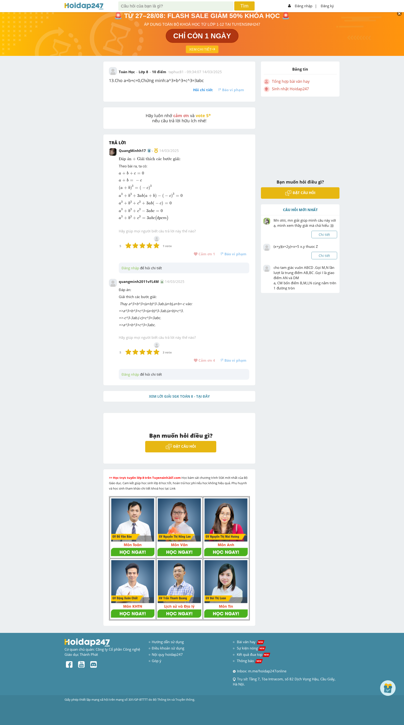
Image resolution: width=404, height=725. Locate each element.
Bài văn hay (249, 641)
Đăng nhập (303, 6)
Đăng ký (327, 6)
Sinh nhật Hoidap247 (290, 88)
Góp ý (156, 660)
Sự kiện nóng (250, 648)
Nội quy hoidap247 (167, 654)
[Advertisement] (300, 135)
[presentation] (149, 159)
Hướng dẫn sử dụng (168, 641)
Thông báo (249, 660)
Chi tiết (324, 234)
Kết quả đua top (253, 654)
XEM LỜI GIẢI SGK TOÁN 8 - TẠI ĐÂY (179, 396)
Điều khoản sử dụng (168, 648)
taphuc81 (176, 71)
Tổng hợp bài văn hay (291, 81)
